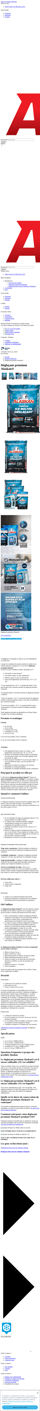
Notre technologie (10, 1358)
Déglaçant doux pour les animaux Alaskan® (22, 286)
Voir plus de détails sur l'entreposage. (12, 1124)
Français (7, 308)
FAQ (6, 290)
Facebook (8, 13)
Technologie (8, 317)
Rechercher (4, 140)
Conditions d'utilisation (12, 342)
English (7, 306)
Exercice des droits (10, 1382)
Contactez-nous (9, 318)
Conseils (7, 1368)
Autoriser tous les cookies (20, 1407)
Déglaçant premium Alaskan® (18, 284)
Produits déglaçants (11, 358)
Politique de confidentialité (13, 344)
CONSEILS (8, 288)
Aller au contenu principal (9, 1)
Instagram (8, 15)
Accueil (7, 357)
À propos (7, 315)
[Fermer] (38, 1393)
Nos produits (9, 1367)
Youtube (7, 17)
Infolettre (7, 320)
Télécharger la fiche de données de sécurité (14, 1027)
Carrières (7, 340)
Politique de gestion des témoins (14, 1378)
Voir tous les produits (15, 283)
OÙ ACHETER (6, 635)
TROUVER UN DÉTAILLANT (15, 7)
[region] (20, 1400)
